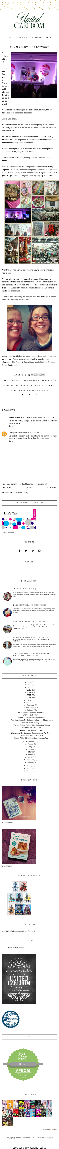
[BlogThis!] (35, 374)
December (30, 705)
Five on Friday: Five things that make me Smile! (31, 738)
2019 (29, 690)
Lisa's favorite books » (49, 1129)
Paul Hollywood (38, 390)
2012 (28, 768)
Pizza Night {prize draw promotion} (31, 712)
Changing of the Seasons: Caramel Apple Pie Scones (31, 733)
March (30, 757)
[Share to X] (37, 374)
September (30, 742)
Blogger (50, 1138)
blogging (49, 385)
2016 (29, 698)
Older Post (52, 488)
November (30, 708)
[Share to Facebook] (40, 374)
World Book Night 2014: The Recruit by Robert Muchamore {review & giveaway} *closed (31, 639)
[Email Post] (28, 375)
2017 (29, 695)
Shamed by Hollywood (32, 715)
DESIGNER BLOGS (38, 1148)
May (30, 752)
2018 (29, 693)
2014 (28, 703)
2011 (28, 771)
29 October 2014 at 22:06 (28, 432)
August (30, 744)
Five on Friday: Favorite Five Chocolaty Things (32, 725)
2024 (29, 682)
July (30, 747)
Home (30, 488)
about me (21, 37)
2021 (29, 687)
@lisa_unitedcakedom (16, 947)
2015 (29, 700)
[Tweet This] (29, 396)
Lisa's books (29, 1094)
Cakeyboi (13, 432)
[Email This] (32, 374)
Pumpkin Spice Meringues (31, 723)
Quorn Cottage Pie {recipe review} (31, 718)
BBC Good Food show (31, 385)
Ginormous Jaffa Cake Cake (32, 736)
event (14, 390)
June (30, 749)
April (30, 755)
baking (14, 385)
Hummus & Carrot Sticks (31, 728)
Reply (11, 426)
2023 (29, 685)
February (30, 760)
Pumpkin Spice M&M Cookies (31, 730)
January (30, 762)
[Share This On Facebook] (22, 396)
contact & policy (42, 37)
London (23, 390)
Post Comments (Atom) (19, 493)
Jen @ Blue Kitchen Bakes (20, 417)
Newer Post (7, 488)
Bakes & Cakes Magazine (25, 380)
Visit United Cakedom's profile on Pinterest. (18, 931)
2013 (28, 766)
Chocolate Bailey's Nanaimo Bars (29, 621)
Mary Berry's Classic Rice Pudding (29, 605)
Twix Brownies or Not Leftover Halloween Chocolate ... (32, 720)
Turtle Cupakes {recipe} (24, 589)
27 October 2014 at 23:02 (43, 417)
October (30, 710)
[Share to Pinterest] (43, 374)
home (8, 37)
